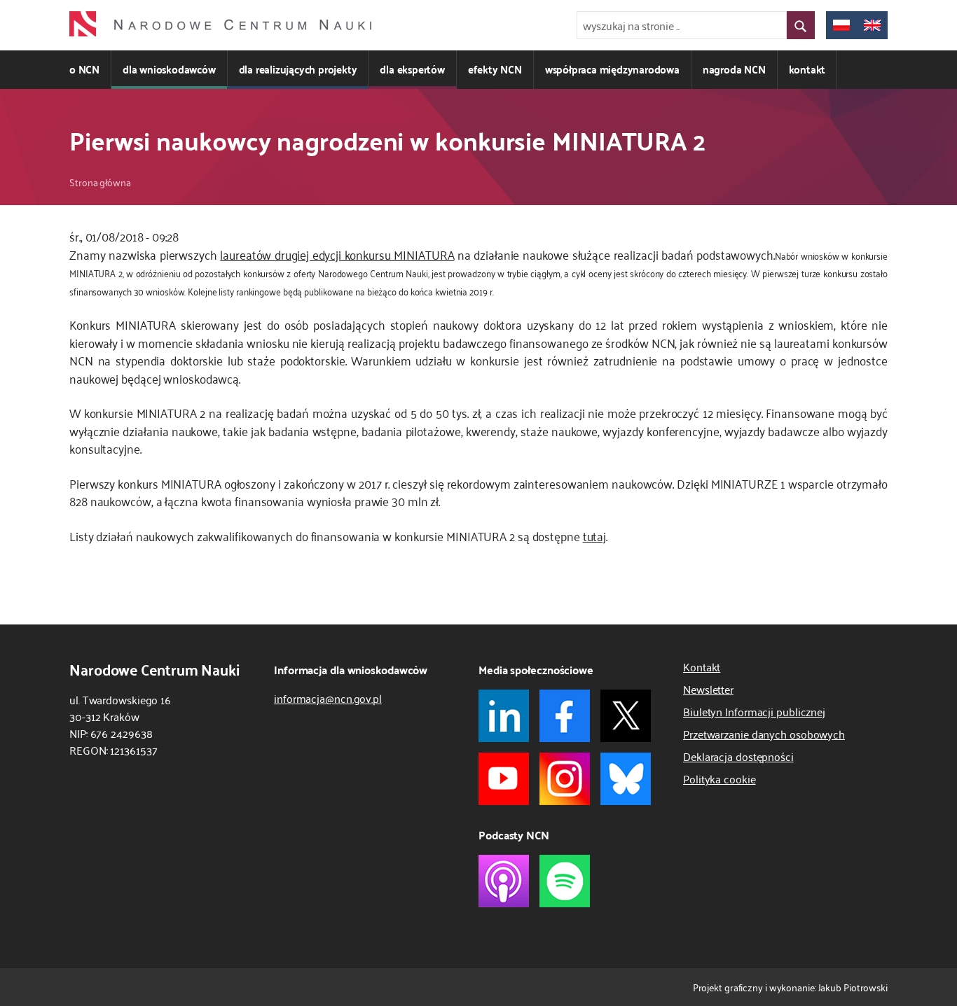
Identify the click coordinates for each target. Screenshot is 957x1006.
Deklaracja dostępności (738, 756)
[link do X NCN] (625, 716)
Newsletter (708, 689)
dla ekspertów (412, 69)
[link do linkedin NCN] (503, 716)
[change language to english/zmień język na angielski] (872, 25)
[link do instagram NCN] (564, 779)
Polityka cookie (719, 778)
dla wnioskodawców (169, 69)
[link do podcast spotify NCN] (564, 881)
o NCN (84, 69)
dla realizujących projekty (298, 69)
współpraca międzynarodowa (612, 69)
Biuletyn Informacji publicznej (754, 711)
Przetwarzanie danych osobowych (764, 733)
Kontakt (701, 666)
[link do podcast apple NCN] (503, 881)
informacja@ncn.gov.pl (328, 698)
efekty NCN (495, 69)
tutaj (595, 535)
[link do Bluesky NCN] (625, 779)
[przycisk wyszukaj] (801, 25)
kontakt (807, 69)
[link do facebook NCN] (564, 716)
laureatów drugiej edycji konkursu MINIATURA (337, 254)
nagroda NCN (734, 69)
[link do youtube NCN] (503, 779)
